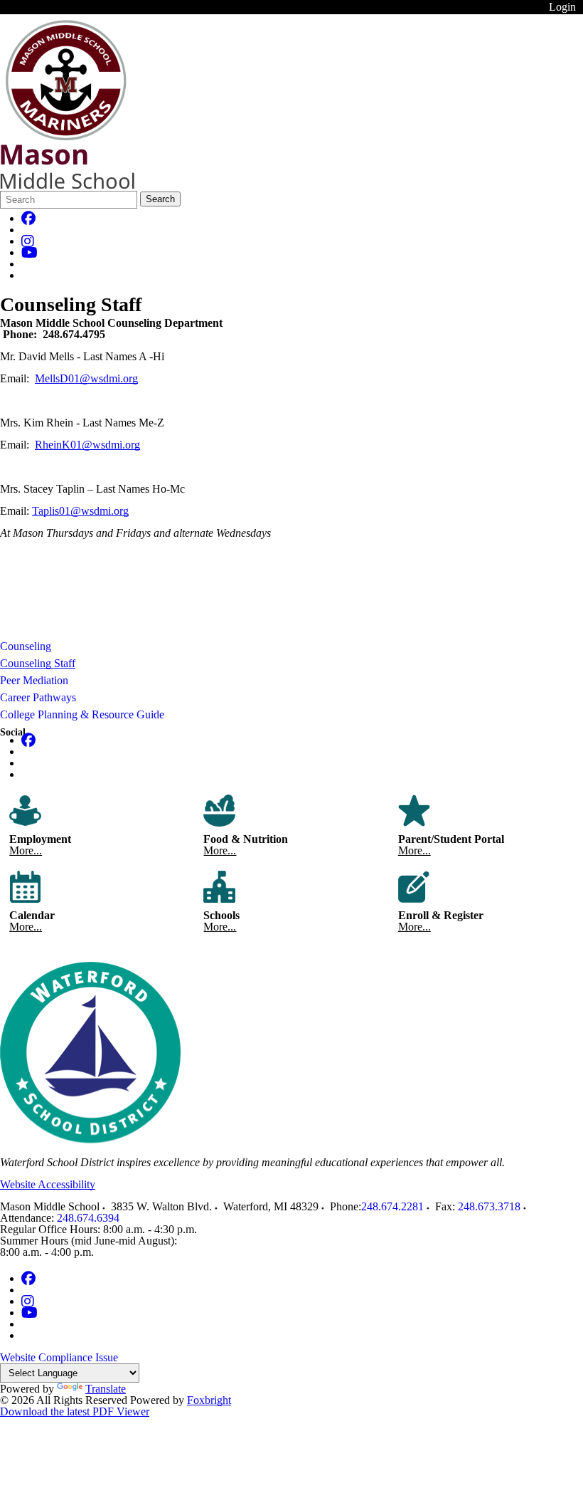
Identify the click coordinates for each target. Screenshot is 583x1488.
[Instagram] (27, 241)
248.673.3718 (489, 1206)
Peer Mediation (34, 680)
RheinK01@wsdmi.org (87, 445)
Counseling (25, 646)
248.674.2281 (392, 1206)
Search (160, 199)
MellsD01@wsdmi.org (86, 378)
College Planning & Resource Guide (82, 714)
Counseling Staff (37, 663)
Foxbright (209, 1400)
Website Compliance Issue (59, 1357)
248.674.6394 (88, 1218)
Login (562, 7)
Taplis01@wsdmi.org (80, 511)
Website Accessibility (47, 1184)
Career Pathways (38, 697)
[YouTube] (29, 252)
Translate (105, 1389)
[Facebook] (28, 218)
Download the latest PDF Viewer (74, 1411)
